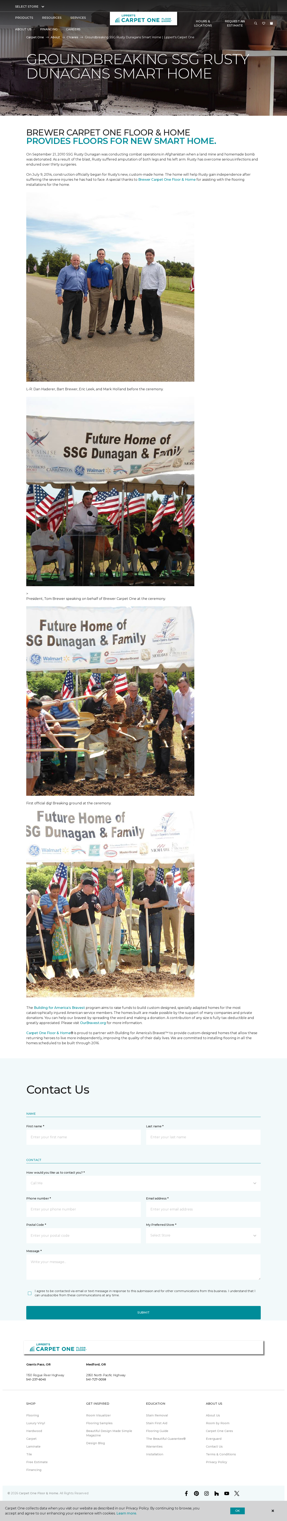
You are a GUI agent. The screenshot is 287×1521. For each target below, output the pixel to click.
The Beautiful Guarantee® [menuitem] (166, 1439)
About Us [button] (23, 29)
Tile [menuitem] (29, 1454)
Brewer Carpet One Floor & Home (167, 180)
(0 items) (271, 23)
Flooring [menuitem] (32, 1415)
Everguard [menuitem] (213, 1439)
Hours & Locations (203, 23)
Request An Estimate (235, 23)
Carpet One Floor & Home (48, 1033)
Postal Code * (36, 1224)
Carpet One (35, 37)
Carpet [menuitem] (31, 1439)
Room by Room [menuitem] (217, 1423)
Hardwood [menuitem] (34, 1431)
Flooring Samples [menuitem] (99, 1423)
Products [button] (24, 18)
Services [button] (78, 18)
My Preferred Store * (161, 1224)
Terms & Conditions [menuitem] (221, 1454)
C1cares (72, 37)
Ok (237, 1511)
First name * (35, 1126)
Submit (143, 1312)
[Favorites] (264, 23)
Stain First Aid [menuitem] (156, 1423)
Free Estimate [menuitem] (37, 1462)
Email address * (157, 1198)
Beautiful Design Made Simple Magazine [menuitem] (109, 1433)
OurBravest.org (93, 1023)
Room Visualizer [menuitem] (98, 1415)
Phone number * (38, 1198)
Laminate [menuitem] (33, 1446)
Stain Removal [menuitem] (157, 1415)
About (55, 37)
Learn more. (126, 1513)
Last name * (154, 1126)
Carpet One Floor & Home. (39, 1493)
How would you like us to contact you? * (55, 1172)
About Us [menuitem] (213, 1415)
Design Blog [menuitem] (95, 1443)
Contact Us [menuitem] (214, 1446)
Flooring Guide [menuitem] (157, 1431)
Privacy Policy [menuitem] (216, 1462)
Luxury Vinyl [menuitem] (35, 1423)
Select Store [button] (26, 6)
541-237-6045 (36, 1379)
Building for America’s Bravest (59, 1008)
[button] (256, 23)
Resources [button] (52, 18)
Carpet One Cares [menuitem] (219, 1431)
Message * (33, 1251)
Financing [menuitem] (49, 29)
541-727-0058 (96, 1379)
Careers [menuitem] (73, 29)
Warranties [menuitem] (154, 1446)
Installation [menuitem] (154, 1454)
